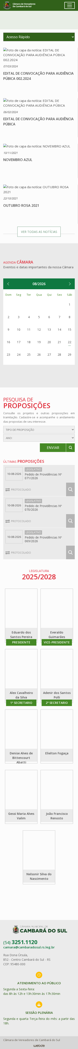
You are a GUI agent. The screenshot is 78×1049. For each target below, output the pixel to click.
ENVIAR (53, 447)
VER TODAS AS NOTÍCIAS (39, 232)
